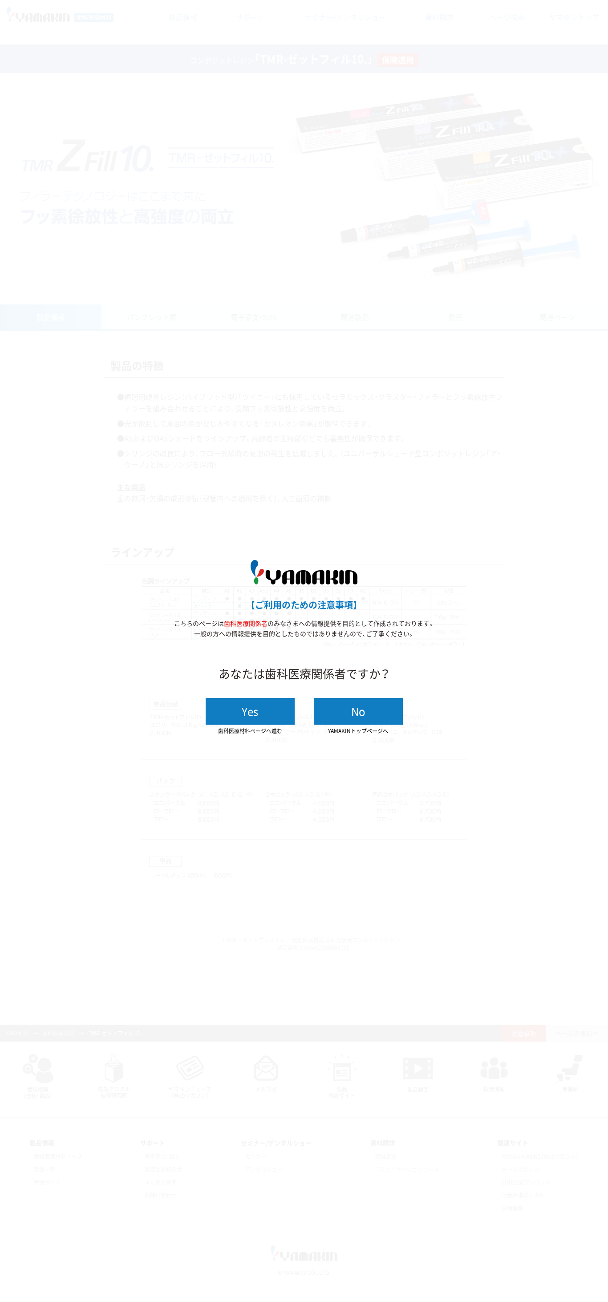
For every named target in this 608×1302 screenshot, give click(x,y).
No (358, 711)
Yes (250, 711)
